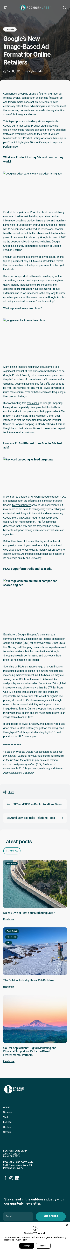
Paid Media (10, 29)
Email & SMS (12, 931)
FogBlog (7, 1122)
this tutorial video (50, 723)
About (6, 1107)
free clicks (33, 403)
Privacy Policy (21, 1240)
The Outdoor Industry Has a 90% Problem (28, 980)
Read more (8, 919)
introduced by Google (36, 237)
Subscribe (50, 1216)
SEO (8, 943)
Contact (7, 1127)
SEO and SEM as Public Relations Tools (37, 804)
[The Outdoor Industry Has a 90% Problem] (35, 951)
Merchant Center (21, 505)
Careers (7, 1132)
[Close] (67, 1224)
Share (11, 792)
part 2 (6, 142)
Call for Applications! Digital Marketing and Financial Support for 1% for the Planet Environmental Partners (29, 1051)
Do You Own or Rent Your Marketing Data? (29, 913)
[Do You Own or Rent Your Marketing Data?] (35, 884)
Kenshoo (22, 683)
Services (7, 1112)
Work (5, 1117)
